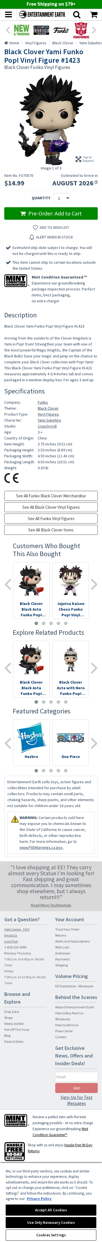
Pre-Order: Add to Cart (54, 213)
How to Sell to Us (66, 1025)
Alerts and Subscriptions (72, 941)
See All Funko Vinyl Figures (51, 518)
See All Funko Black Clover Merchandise (51, 496)
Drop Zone (11, 1011)
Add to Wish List (54, 227)
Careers (60, 1037)
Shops (8, 1017)
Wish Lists (62, 947)
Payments (62, 959)
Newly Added (14, 1023)
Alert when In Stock (54, 237)
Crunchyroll (47, 426)
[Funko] (61, 30)
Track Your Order (67, 929)
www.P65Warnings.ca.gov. (41, 847)
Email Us (10, 935)
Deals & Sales (13, 1041)
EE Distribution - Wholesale (74, 986)
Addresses (62, 953)
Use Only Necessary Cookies (51, 1222)
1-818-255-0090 (15, 947)
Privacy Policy (39, 1198)
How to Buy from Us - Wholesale (70, 1016)
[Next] (94, 29)
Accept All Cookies (51, 1210)
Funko (43, 402)
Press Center (64, 1031)
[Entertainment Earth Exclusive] (41, 30)
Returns (60, 935)
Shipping (61, 965)
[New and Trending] (21, 30)
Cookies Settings (51, 1235)
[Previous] (7, 29)
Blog (7, 1035)
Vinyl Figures (48, 414)
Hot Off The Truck (16, 1029)
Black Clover (48, 408)
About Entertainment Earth (74, 1007)
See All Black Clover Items (51, 530)
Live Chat (11, 941)
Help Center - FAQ (16, 929)
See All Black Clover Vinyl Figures (51, 507)
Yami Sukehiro (49, 420)
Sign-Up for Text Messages (77, 1100)
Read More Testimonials (51, 905)
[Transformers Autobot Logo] (81, 30)
